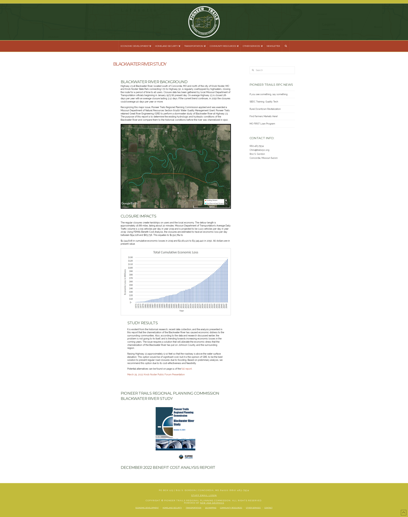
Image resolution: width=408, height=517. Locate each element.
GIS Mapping (210, 508)
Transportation (193, 508)
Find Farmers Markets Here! (264, 116)
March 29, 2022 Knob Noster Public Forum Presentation (156, 374)
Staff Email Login (204, 495)
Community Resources (231, 508)
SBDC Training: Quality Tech (264, 101)
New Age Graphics (212, 503)
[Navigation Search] (285, 46)
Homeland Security (172, 508)
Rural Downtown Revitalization (265, 109)
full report (187, 368)
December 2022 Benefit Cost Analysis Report (168, 467)
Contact (268, 508)
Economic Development (147, 508)
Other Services (253, 508)
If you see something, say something (269, 94)
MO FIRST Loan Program (262, 123)
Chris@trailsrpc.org (259, 150)
